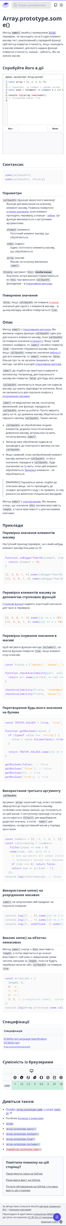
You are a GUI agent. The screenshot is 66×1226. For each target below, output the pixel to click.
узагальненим (32, 501)
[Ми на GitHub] (56, 5)
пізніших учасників (19, 1209)
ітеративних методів (48, 364)
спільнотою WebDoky (45, 1214)
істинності (36, 341)
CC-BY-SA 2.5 (35, 1217)
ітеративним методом (37, 329)
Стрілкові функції (13, 604)
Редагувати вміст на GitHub (23, 1180)
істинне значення (17, 211)
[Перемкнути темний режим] (61, 5)
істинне (53, 302)
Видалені (30, 470)
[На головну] (6, 5)
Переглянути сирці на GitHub (24, 1173)
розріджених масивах (16, 396)
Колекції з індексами (30, 1118)
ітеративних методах (39, 283)
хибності (55, 352)
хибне (51, 215)
